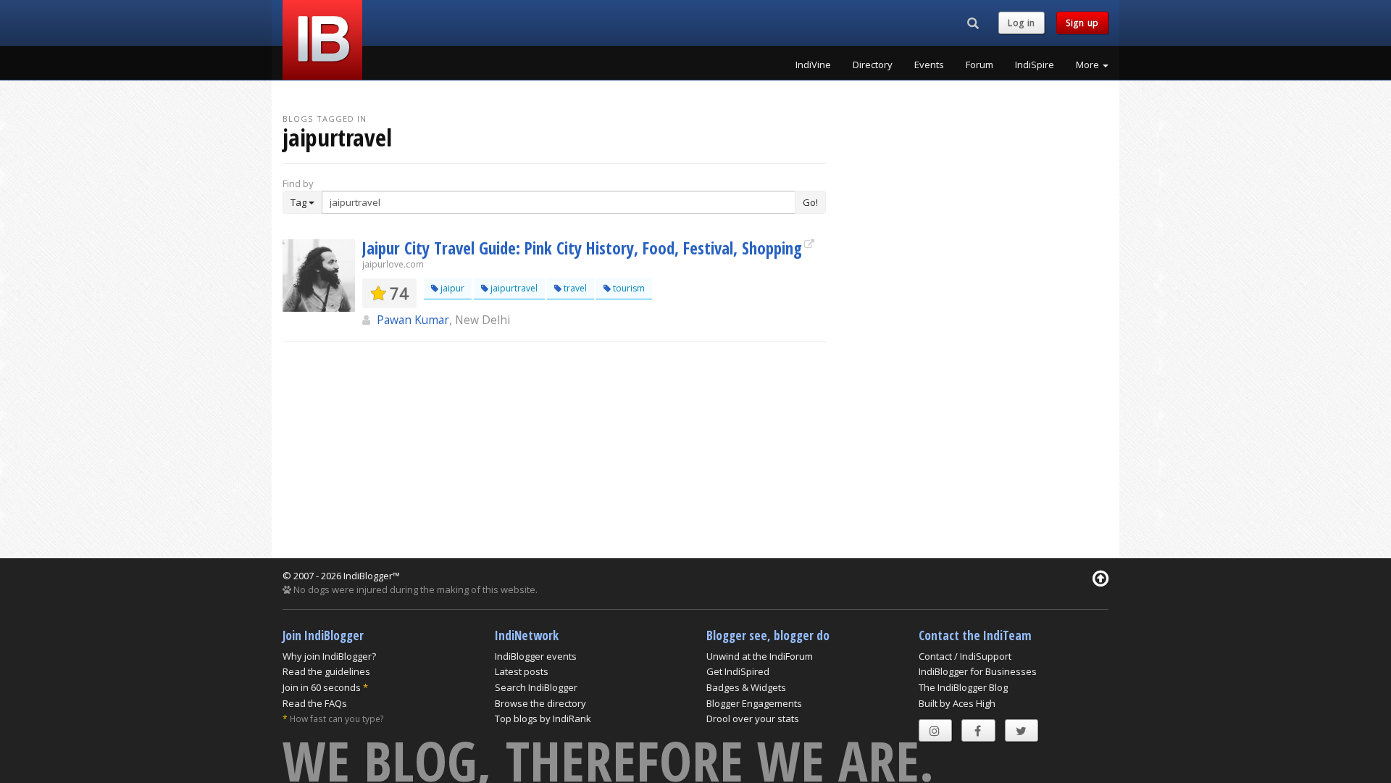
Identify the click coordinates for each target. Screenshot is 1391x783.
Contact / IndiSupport (965, 656)
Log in (1021, 23)
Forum (979, 64)
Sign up (1082, 23)
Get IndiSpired (737, 671)
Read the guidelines (326, 671)
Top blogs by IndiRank (543, 718)
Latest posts (521, 671)
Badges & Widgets (746, 687)
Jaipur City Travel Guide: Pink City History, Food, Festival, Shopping (582, 248)
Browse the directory (540, 703)
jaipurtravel (513, 288)
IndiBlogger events (536, 656)
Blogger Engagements (754, 703)
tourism (628, 288)
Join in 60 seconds (322, 687)
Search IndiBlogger (536, 687)
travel (574, 288)
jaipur (451, 288)
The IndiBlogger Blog (963, 687)
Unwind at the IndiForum (759, 656)
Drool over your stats (752, 718)
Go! (810, 202)
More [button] (1088, 64)
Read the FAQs (315, 703)
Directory (873, 64)
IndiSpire (1034, 64)
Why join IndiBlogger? (329, 656)
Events (929, 64)
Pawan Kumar (413, 320)
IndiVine (813, 64)
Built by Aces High (957, 703)
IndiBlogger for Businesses (978, 671)
